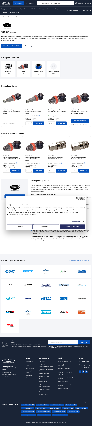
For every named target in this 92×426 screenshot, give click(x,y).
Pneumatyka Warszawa (29, 415)
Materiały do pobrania (29, 371)
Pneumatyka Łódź (40, 408)
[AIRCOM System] (81, 284)
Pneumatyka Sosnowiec (44, 411)
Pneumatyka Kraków (57, 404)
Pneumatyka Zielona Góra (59, 415)
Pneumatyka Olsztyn (54, 408)
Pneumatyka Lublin (27, 408)
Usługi (5, 12)
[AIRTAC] (46, 298)
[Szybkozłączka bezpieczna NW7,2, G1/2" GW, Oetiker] (80, 146)
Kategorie (19, 3)
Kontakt (57, 9)
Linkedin (86, 371)
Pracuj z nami (29, 378)
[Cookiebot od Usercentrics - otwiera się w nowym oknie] (77, 198)
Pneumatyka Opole (68, 408)
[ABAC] (81, 271)
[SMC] (10, 271)
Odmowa (20, 226)
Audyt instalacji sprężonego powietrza (65, 384)
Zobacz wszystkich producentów (79, 260)
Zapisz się (84, 342)
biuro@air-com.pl (73, 10)
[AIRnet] (10, 298)
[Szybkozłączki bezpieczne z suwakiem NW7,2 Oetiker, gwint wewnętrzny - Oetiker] (80, 99)
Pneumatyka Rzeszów (28, 411)
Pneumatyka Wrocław (44, 415)
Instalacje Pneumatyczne (64, 361)
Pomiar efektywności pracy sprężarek (65, 373)
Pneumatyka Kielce (71, 404)
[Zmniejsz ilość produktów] (31, 124)
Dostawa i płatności (44, 378)
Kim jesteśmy (29, 361)
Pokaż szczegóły (76, 221)
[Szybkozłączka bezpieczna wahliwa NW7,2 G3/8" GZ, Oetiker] (35, 146)
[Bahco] (81, 312)
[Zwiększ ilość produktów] (31, 122)
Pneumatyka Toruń (73, 411)
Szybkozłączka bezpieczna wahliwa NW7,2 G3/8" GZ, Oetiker (32, 158)
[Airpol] (28, 298)
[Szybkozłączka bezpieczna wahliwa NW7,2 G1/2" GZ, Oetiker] (57, 99)
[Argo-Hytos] (10, 312)
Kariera (49, 9)
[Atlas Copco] (46, 312)
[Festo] (28, 271)
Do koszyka (38, 123)
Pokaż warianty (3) (80, 120)
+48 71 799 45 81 (86, 10)
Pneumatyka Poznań (81, 408)
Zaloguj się (41, 361)
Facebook (80, 371)
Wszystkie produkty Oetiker (11, 46)
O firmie (33, 9)
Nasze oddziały (30, 368)
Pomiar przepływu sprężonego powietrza (65, 377)
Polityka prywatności (44, 386)
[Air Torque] (28, 284)
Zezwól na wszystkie (72, 226)
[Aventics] (46, 271)
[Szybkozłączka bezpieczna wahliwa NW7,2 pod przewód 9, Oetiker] (35, 99)
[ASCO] (28, 312)
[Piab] (63, 271)
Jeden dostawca (14, 12)
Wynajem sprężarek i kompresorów (63, 364)
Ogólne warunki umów (44, 392)
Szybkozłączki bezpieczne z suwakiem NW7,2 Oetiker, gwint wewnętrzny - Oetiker (79, 111)
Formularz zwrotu (43, 394)
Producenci (31, 3)
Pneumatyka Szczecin (59, 411)
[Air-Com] (46, 284)
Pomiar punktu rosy (63, 381)
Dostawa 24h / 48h (44, 376)
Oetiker (72, 108)
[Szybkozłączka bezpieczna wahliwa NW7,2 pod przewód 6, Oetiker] (12, 99)
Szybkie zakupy (43, 381)
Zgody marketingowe (44, 389)
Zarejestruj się (42, 364)
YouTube (83, 371)
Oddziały (41, 9)
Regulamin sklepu (43, 384)
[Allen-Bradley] (81, 298)
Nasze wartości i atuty (30, 364)
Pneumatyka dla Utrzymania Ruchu (46, 370)
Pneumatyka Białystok (28, 404)
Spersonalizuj (45, 226)
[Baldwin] (10, 325)
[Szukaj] (72, 3)
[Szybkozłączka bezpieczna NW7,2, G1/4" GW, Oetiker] (57, 146)
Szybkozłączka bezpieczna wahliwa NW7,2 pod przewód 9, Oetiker (34, 111)
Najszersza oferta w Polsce (46, 366)
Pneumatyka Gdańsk (43, 404)
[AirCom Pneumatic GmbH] (63, 284)
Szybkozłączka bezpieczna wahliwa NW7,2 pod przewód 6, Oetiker (11, 111)
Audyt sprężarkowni (63, 388)
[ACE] (10, 284)
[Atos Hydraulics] (63, 312)
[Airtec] (63, 298)
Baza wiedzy (23, 9)
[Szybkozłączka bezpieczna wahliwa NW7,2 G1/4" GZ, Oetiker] (12, 146)
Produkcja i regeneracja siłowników (64, 369)
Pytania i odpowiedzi (44, 373)
